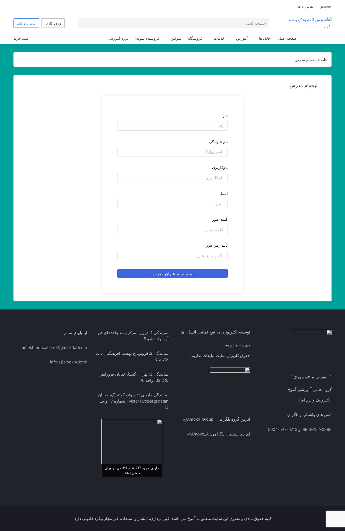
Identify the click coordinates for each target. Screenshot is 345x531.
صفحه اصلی (286, 38)
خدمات (219, 38)
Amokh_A (200, 434)
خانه (324, 59)
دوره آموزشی (118, 38)
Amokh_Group (200, 419)
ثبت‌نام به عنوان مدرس (172, 273)
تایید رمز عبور (217, 245)
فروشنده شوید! (147, 38)
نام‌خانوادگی (218, 141)
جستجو (326, 6)
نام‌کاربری (220, 167)
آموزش (242, 38)
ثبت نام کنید (26, 23)
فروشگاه (195, 38)
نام (225, 115)
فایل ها (264, 38)
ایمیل (223, 193)
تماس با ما (305, 6)
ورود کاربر (53, 23)
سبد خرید (20, 38)
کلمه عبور (220, 219)
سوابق (176, 38)
